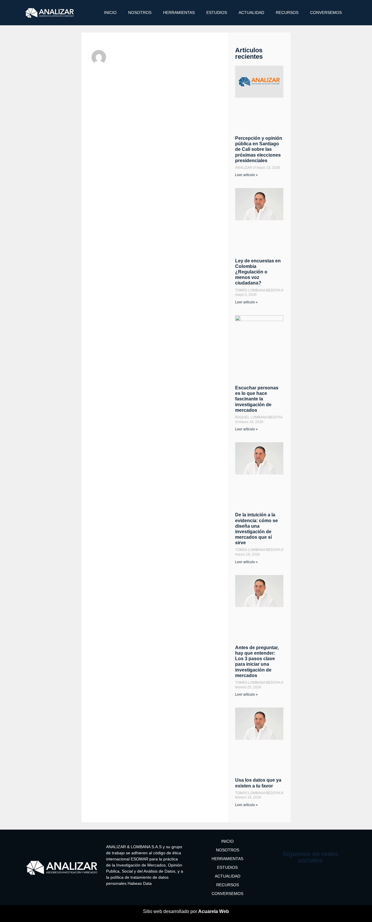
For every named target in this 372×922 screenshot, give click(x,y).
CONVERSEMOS (326, 12)
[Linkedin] (325, 876)
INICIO (110, 12)
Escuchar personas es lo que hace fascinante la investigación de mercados (256, 399)
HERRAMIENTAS (179, 12)
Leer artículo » (246, 175)
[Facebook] (296, 876)
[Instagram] (310, 876)
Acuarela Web (213, 911)
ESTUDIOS (216, 12)
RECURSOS (287, 12)
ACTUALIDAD (251, 12)
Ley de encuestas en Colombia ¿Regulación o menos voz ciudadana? (258, 272)
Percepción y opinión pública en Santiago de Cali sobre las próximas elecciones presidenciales (258, 149)
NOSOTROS (139, 12)
